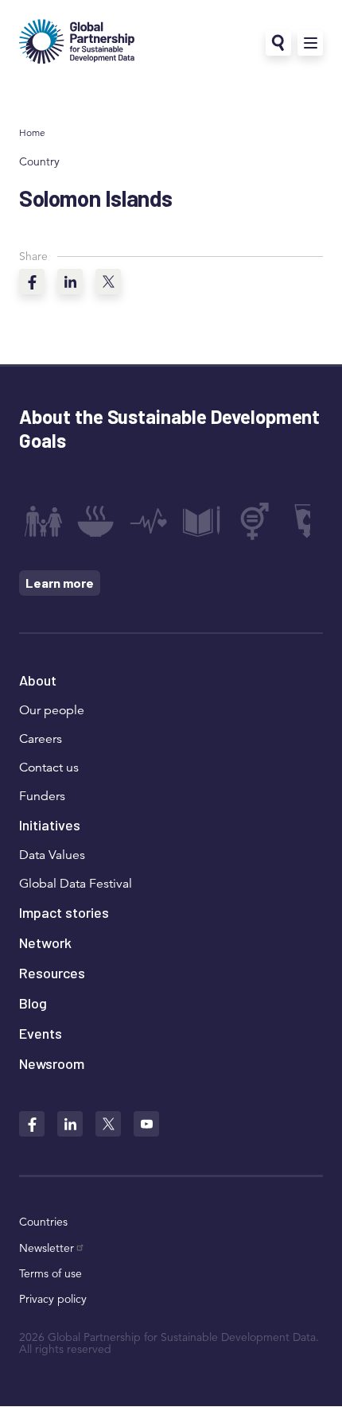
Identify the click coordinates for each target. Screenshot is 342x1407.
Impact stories (64, 912)
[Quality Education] (201, 521)
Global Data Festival (75, 884)
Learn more (59, 582)
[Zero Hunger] (95, 521)
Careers (40, 739)
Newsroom (51, 1063)
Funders (42, 796)
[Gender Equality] (254, 521)
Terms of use (50, 1273)
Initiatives (49, 825)
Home (32, 132)
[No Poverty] (43, 521)
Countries (43, 1222)
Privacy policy (53, 1299)
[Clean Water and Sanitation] (307, 521)
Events (40, 1033)
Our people (51, 710)
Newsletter (46, 1248)
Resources (52, 972)
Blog (33, 1003)
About (37, 680)
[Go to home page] (76, 43)
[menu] (310, 43)
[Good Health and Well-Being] (149, 521)
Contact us (49, 767)
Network (45, 942)
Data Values (52, 855)
